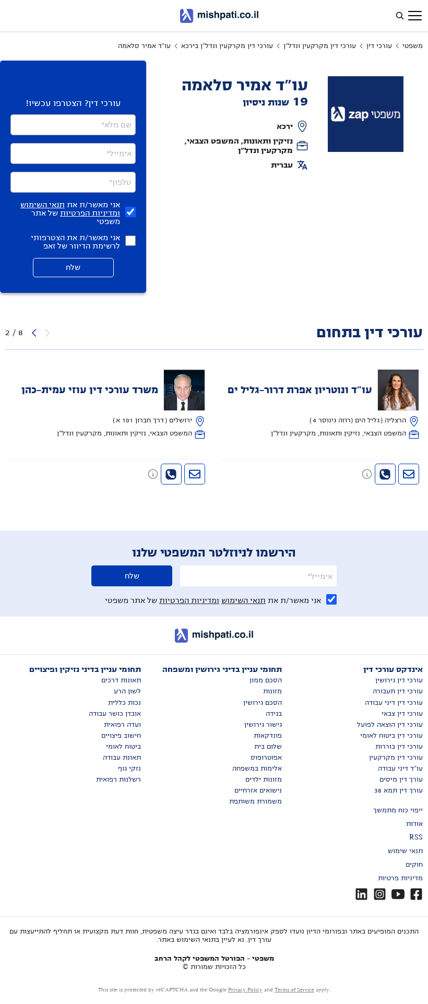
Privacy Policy (245, 990)
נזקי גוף (129, 768)
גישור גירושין (263, 724)
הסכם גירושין (262, 702)
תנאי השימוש (42, 204)
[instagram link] (379, 894)
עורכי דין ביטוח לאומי (391, 735)
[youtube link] (398, 894)
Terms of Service (294, 990)
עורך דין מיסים (401, 779)
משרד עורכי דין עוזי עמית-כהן (89, 390)
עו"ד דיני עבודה (400, 768)
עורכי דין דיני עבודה (394, 702)
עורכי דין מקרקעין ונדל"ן (319, 46)
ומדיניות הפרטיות (90, 213)
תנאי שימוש (405, 851)
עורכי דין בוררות (399, 746)
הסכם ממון (265, 680)
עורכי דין (379, 46)
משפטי (412, 46)
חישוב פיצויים (121, 735)
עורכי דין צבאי (402, 713)
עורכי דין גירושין (399, 680)
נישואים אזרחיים (258, 790)
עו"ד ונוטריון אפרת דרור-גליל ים (300, 390)
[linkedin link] (361, 894)
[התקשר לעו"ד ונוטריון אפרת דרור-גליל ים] (385, 474)
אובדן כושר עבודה (115, 713)
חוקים (414, 864)
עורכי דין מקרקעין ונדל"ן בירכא (227, 46)
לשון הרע (127, 691)
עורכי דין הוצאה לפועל (390, 724)
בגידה (274, 713)
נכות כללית (124, 702)
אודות (414, 824)
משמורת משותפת (255, 801)
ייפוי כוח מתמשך (398, 810)
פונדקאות (268, 735)
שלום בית (268, 746)
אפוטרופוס (266, 757)
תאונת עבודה (122, 757)
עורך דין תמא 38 (398, 790)
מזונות (272, 691)
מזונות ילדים (263, 779)
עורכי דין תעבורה (398, 691)
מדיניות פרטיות (400, 878)
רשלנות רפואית (118, 779)
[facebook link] (416, 894)
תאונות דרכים (121, 680)
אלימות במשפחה (257, 768)
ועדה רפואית (122, 724)
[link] (321, 404)
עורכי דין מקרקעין (396, 757)
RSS (416, 837)
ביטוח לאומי (123, 746)
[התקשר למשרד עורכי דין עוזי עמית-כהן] (171, 474)
